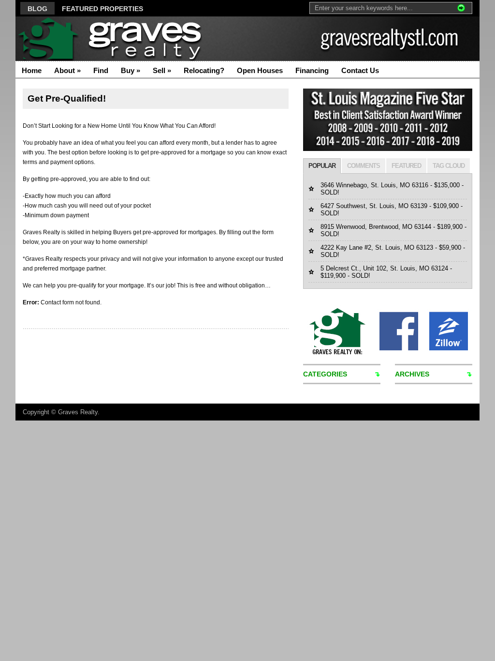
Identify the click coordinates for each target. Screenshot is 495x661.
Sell (162, 70)
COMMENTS (363, 165)
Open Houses (260, 70)
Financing (312, 70)
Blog (37, 9)
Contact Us (360, 70)
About (67, 70)
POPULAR (321, 165)
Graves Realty (78, 412)
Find (100, 70)
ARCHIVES (412, 374)
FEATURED (406, 165)
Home (32, 70)
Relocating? (204, 70)
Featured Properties (102, 9)
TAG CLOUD (449, 165)
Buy (130, 70)
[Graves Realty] (109, 38)
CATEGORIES (325, 374)
